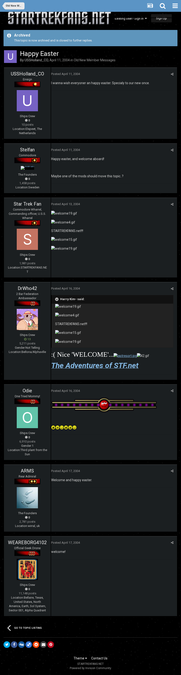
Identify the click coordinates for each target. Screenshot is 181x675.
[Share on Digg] (21, 644)
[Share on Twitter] (7, 644)
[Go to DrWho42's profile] (27, 319)
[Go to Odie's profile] (27, 417)
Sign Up (161, 18)
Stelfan (27, 150)
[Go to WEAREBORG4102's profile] (27, 569)
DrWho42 (27, 288)
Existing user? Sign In (130, 18)
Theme (79, 658)
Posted (65, 74)
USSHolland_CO (36, 60)
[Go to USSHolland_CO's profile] (10, 56)
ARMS (27, 471)
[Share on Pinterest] (50, 644)
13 (29, 339)
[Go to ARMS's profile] (27, 497)
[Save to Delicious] (28, 644)
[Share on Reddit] (36, 644)
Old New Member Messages (94, 60)
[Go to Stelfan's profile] (27, 168)
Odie (27, 390)
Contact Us (99, 658)
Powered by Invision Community (90, 668)
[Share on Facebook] (14, 644)
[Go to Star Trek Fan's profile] (27, 239)
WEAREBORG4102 (27, 542)
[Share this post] (172, 74)
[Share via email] (43, 644)
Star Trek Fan (27, 204)
